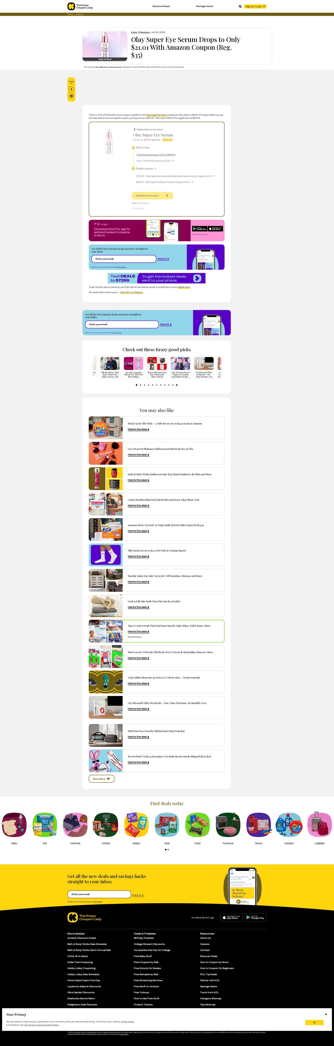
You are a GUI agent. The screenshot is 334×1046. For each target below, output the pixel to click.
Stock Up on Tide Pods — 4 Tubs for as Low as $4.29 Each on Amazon (165, 423)
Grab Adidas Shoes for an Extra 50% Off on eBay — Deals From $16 (164, 677)
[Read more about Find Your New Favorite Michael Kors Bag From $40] (106, 735)
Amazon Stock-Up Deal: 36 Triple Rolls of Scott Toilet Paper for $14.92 (166, 525)
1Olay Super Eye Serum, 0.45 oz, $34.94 (155, 155)
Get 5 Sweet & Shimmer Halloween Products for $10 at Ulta (160, 448)
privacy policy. (127, 1021)
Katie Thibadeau (140, 32)
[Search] (240, 6)
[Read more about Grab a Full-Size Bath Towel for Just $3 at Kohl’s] (106, 605)
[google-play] (255, 917)
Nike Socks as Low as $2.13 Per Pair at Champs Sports (157, 550)
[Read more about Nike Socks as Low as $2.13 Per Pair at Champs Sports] (106, 555)
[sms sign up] (157, 278)
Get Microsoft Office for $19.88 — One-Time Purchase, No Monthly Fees (167, 703)
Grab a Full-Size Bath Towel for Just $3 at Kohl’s (154, 601)
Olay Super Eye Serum (156, 115)
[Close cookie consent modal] (326, 1014)
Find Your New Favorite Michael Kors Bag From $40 (156, 731)
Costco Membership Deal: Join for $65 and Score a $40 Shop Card (163, 499)
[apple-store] (231, 917)
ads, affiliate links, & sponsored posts (109, 67)
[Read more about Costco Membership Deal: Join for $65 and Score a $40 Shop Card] (106, 504)
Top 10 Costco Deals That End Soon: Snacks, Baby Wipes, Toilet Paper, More (169, 625)
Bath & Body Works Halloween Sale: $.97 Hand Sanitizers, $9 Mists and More (170, 474)
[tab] (140, 385)
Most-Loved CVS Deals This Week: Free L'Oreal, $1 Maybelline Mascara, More (170, 652)
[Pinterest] (71, 96)
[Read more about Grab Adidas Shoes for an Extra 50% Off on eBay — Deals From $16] (106, 682)
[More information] (173, 161)
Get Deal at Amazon (147, 195)
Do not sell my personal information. (41, 1025)
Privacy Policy (121, 267)
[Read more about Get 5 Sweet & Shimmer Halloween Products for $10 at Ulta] (106, 453)
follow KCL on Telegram (131, 292)
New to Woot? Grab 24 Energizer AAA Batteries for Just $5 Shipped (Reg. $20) (169, 756)
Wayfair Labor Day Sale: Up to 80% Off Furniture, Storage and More (165, 576)
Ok (314, 1022)
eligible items (184, 287)
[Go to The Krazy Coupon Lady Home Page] (80, 6)
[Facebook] (71, 89)
